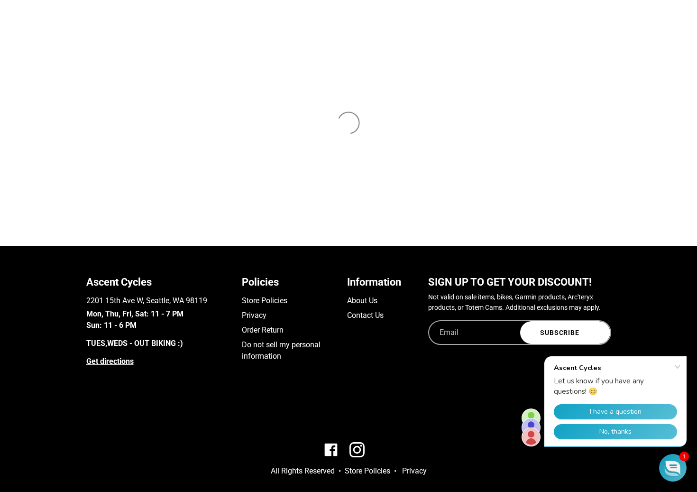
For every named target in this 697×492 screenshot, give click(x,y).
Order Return (263, 329)
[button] (673, 468)
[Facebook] (90, 411)
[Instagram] (104, 411)
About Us (362, 300)
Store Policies (264, 300)
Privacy (254, 315)
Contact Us (365, 315)
